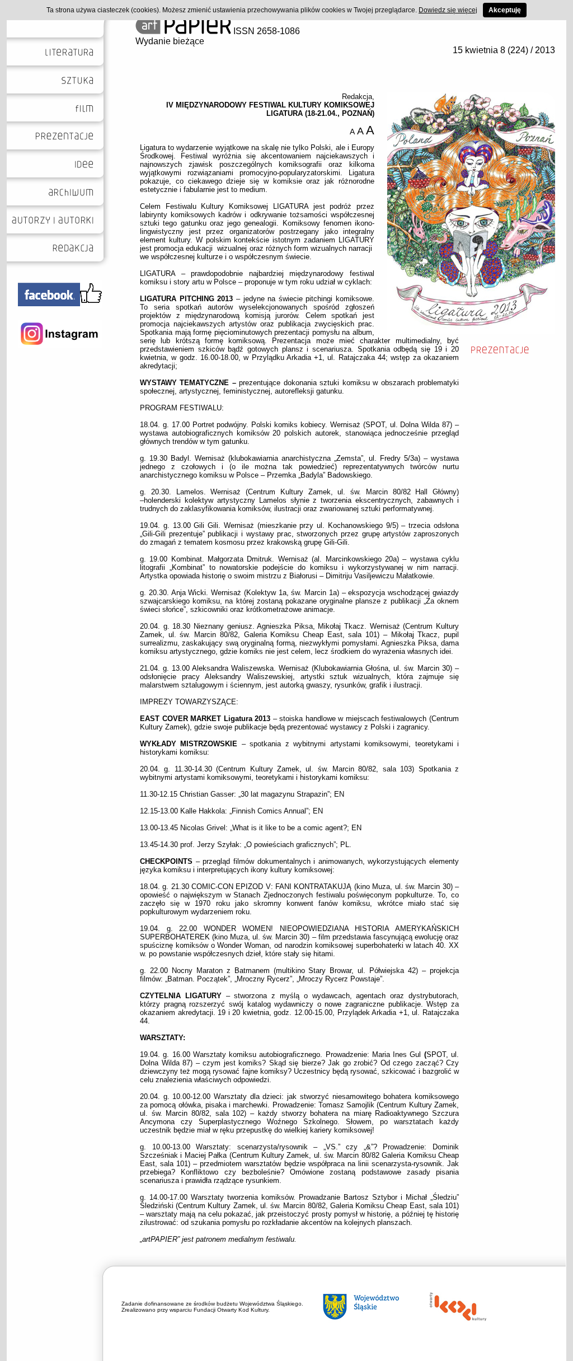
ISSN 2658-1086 (265, 31)
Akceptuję (505, 10)
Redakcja (357, 96)
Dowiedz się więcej (448, 10)
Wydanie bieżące (169, 41)
